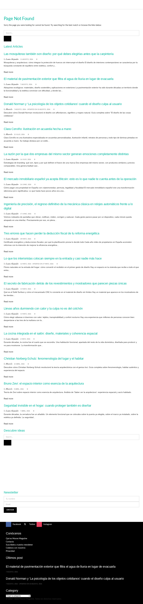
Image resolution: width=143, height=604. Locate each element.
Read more (8, 72)
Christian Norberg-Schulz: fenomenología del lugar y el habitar (44, 358)
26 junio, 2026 (25, 184)
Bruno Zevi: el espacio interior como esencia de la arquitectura (44, 383)
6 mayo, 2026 (25, 339)
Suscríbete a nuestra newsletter (19, 545)
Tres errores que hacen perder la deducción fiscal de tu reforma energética (51, 233)
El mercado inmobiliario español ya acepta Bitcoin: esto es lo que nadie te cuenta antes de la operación (70, 179)
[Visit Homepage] (71, 4)
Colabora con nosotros (15, 548)
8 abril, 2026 (19, 389)
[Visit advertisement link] (71, 466)
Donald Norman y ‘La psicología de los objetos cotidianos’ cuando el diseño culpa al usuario (63, 104)
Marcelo (9, 109)
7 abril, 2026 (25, 411)
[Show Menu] (7, 4)
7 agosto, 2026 (26, 84)
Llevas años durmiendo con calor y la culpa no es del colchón (43, 308)
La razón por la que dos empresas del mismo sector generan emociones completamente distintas (66, 154)
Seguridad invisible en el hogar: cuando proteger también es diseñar (47, 405)
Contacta (10, 542)
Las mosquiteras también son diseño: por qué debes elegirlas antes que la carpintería (58, 54)
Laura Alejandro (12, 59)
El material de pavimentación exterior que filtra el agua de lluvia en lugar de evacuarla (58, 79)
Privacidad (10, 551)
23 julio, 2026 (19, 134)
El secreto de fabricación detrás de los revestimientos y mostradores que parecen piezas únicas (65, 283)
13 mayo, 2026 (25, 289)
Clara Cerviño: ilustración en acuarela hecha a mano (37, 129)
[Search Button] (136, 4)
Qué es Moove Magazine (16, 539)
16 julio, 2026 (25, 159)
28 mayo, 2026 (25, 239)
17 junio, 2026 (25, 214)
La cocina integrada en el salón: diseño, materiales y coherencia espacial (50, 333)
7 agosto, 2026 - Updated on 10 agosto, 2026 (32, 109)
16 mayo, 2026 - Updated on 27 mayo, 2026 (36, 264)
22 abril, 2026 (19, 364)
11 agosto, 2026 (26, 59)
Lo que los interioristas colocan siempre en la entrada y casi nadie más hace (53, 258)
